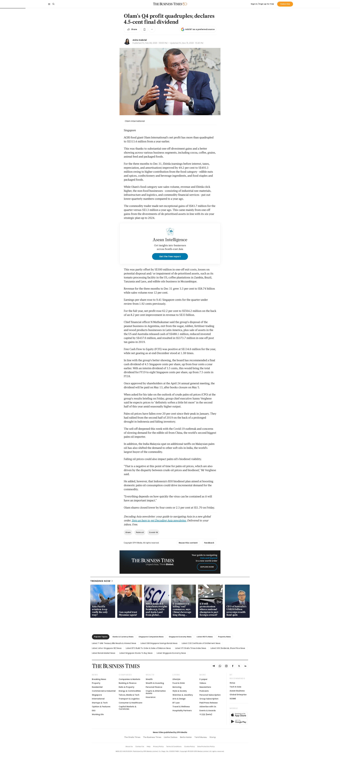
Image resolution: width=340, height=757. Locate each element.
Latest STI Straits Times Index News (190, 648)
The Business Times (152, 737)
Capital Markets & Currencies (127, 707)
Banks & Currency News (123, 637)
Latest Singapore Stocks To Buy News (135, 653)
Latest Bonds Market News (103, 653)
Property (96, 683)
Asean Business (237, 690)
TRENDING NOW (100, 581)
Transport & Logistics (129, 698)
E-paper (203, 679)
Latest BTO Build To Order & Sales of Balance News (148, 648)
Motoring (177, 687)
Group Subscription (208, 698)
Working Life (98, 714)
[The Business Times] (167, 4)
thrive (232, 683)
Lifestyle (176, 679)
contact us (139, 746)
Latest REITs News (205, 637)
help (148, 746)
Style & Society (180, 691)
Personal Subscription (210, 695)
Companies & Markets (129, 679)
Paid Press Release (208, 702)
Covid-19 (153, 532)
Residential (97, 687)
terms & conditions (174, 746)
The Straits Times (132, 737)
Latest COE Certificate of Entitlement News (201, 643)
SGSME (233, 698)
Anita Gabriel (140, 40)
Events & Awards (207, 710)
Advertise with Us (207, 706)
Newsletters (205, 687)
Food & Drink (179, 683)
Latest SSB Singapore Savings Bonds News (159, 643)
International (98, 698)
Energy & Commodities (130, 691)
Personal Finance (154, 687)
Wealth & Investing (155, 683)
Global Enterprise (238, 694)
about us (129, 746)
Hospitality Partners (182, 710)
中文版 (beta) (205, 714)
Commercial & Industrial (104, 691)
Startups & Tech (100, 702)
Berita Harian (186, 737)
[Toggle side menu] (49, 4)
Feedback (209, 542)
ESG (93, 710)
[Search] (53, 4)
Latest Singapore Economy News (171, 653)
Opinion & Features (101, 706)
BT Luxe (176, 702)
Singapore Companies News (151, 637)
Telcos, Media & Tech (129, 695)
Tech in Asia (235, 686)
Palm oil (140, 532)
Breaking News (99, 679)
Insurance (150, 697)
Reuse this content (188, 542)
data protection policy (206, 746)
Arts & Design (179, 698)
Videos (202, 683)
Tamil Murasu (200, 737)
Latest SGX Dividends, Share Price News (228, 648)
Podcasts (204, 691)
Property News (224, 637)
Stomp (213, 737)
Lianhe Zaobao (170, 737)
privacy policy (158, 746)
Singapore (97, 695)
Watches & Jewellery (183, 695)
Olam (128, 532)
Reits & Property (126, 687)
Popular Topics (100, 637)
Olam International (135, 121)
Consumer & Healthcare (130, 702)
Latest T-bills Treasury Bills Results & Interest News (114, 643)
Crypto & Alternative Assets (156, 692)
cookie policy (189, 746)
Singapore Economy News (180, 637)
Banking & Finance (127, 683)
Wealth (149, 679)
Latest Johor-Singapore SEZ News (106, 648)
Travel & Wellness (181, 706)
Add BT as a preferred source (200, 29)
